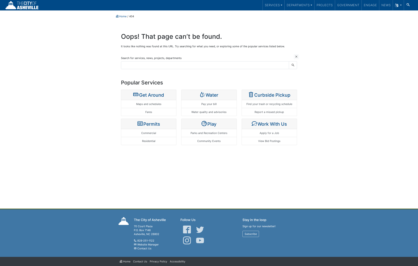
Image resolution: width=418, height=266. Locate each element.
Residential (148, 141)
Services (272, 5)
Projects (325, 5)
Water (212, 95)
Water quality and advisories (208, 112)
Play (212, 124)
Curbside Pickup (272, 95)
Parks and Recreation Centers (209, 133)
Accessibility (177, 261)
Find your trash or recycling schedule (269, 104)
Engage (370, 5)
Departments (298, 5)
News (386, 5)
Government (348, 5)
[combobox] (209, 65)
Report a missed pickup (269, 112)
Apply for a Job (269, 133)
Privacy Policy (158, 261)
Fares (148, 112)
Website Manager (148, 244)
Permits (151, 124)
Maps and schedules (148, 104)
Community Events (209, 141)
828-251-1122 (145, 240)
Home (126, 261)
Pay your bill (209, 104)
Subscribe (251, 234)
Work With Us (272, 124)
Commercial (148, 133)
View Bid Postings (269, 141)
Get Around (151, 95)
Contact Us (144, 248)
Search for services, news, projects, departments (151, 58)
